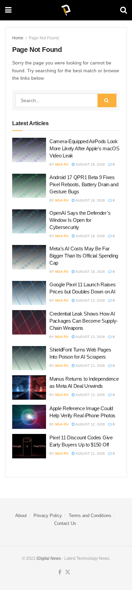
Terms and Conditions (90, 515)
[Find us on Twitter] (67, 572)
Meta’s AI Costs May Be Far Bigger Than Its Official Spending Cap (83, 256)
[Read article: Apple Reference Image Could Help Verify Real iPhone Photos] (29, 417)
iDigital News (49, 558)
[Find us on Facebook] (59, 572)
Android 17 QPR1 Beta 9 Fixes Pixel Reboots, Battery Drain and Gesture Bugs (83, 184)
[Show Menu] (8, 10)
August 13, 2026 (90, 300)
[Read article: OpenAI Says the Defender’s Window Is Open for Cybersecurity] (29, 221)
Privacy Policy (48, 515)
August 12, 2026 (90, 395)
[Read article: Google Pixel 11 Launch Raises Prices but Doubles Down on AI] (29, 293)
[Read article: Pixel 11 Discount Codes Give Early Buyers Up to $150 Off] (29, 446)
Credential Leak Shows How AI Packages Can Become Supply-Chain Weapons (83, 321)
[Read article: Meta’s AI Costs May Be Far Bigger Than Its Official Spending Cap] (29, 257)
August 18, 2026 (90, 164)
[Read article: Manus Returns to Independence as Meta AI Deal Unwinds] (29, 387)
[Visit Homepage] (66, 10)
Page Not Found (44, 38)
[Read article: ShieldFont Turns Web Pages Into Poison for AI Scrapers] (29, 358)
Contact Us (65, 523)
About (21, 515)
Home (17, 38)
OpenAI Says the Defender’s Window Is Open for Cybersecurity (79, 220)
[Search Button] (123, 10)
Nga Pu (61, 164)
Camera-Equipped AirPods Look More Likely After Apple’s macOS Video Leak (84, 148)
